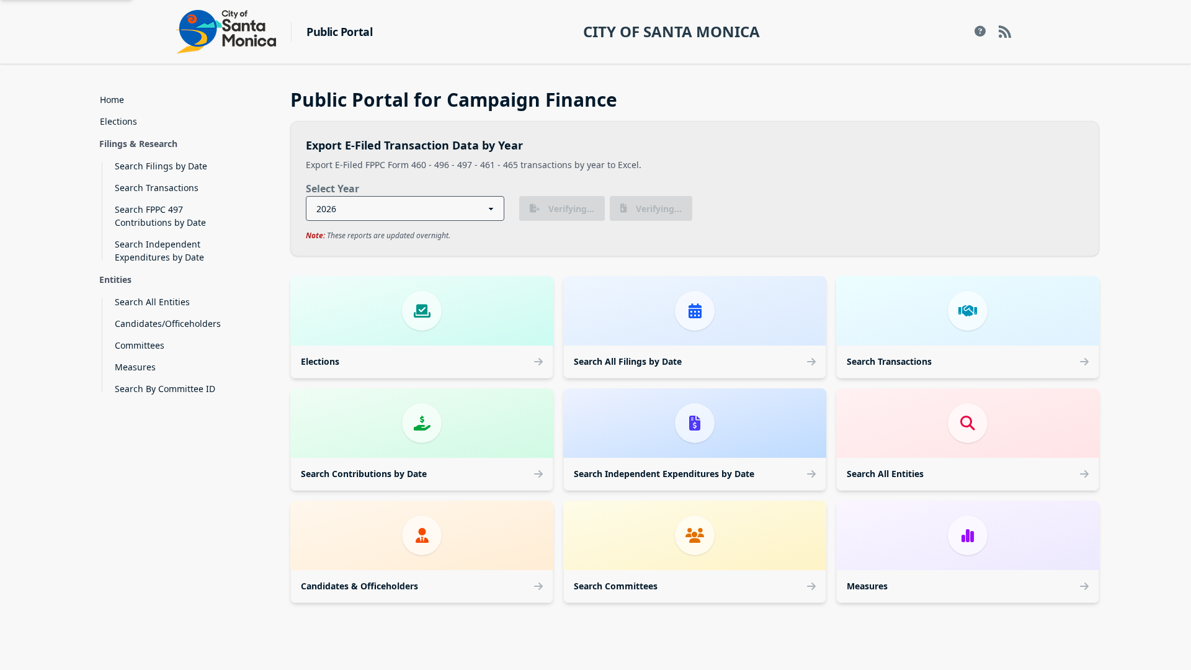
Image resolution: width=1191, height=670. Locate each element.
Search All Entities (152, 302)
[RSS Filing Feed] (1005, 32)
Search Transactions (156, 188)
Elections (118, 121)
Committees (139, 345)
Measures (135, 367)
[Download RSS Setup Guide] (980, 32)
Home (112, 99)
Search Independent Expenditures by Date (159, 250)
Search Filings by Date (161, 166)
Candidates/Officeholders (168, 323)
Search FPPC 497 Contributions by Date (160, 215)
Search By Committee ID (165, 389)
